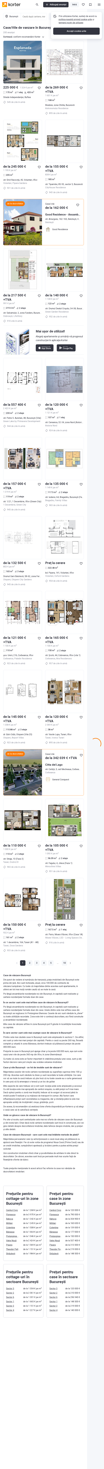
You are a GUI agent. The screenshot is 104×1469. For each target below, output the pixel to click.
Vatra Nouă (11, 1240)
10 (64, 963)
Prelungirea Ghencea (13, 1236)
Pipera (9, 1245)
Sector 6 (10, 1297)
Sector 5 (10, 1288)
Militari (9, 1223)
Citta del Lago (54, 764)
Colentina (10, 1227)
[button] (29, 963)
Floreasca (10, 1214)
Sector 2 (10, 1293)
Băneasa (10, 1232)
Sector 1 (10, 1301)
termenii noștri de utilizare (71, 22)
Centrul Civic (12, 1210)
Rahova (9, 1219)
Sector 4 (10, 1310)
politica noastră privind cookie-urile (75, 19)
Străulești (10, 1253)
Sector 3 (10, 1306)
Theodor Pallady (13, 1249)
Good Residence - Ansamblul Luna (63, 214)
